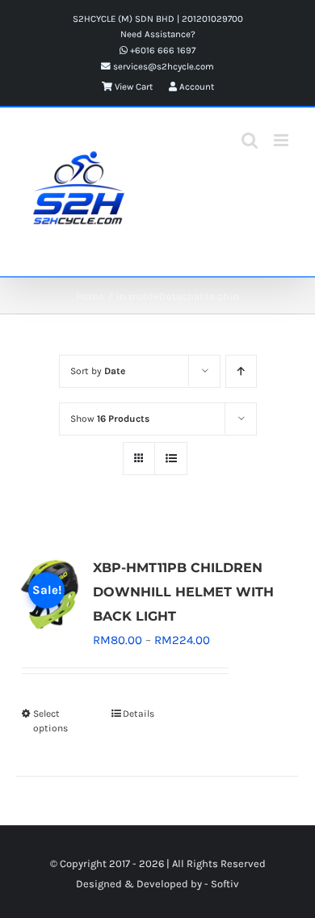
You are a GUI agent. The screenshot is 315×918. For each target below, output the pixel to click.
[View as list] (171, 458)
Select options (50, 721)
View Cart (132, 86)
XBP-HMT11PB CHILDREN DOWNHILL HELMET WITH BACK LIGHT (183, 592)
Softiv (225, 884)
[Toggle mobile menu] (282, 140)
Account (195, 86)
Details (138, 713)
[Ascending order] (241, 371)
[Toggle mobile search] (250, 140)
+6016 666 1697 (161, 50)
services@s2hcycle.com (162, 66)
